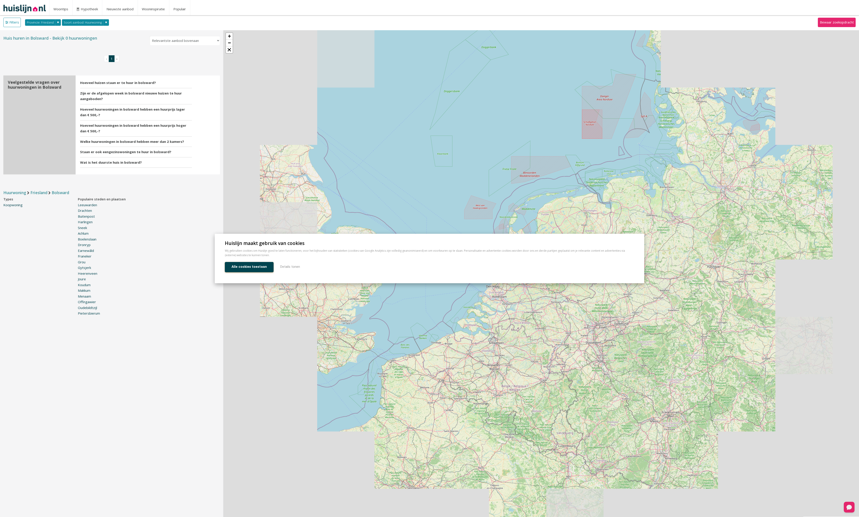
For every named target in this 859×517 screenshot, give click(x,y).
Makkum (84, 290)
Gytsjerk (84, 267)
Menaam (84, 296)
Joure (82, 279)
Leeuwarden (87, 205)
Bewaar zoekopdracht (837, 22)
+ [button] (229, 36)
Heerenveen (87, 273)
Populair (179, 9)
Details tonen (290, 267)
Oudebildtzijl (87, 307)
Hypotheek (89, 9)
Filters (14, 22)
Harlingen (85, 222)
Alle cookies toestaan (249, 267)
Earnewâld (86, 250)
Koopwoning (13, 205)
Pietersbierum (89, 313)
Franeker (84, 256)
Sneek (82, 227)
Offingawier (87, 302)
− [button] (229, 43)
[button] (229, 49)
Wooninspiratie (153, 9)
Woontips (60, 9)
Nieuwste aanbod (120, 9)
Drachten (85, 210)
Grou (81, 262)
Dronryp (84, 244)
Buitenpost (86, 216)
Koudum (84, 285)
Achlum (83, 233)
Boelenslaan (87, 239)
